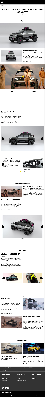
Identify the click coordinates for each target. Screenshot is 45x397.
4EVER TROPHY (6, 17)
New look (34, 17)
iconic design (15, 17)
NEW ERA (39, 17)
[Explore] (11, 348)
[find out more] (33, 348)
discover (22, 20)
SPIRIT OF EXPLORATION (24, 17)
